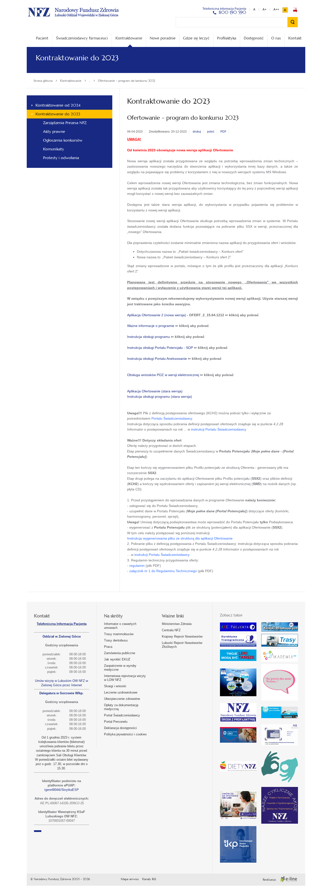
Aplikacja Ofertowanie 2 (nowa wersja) (156, 315)
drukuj (197, 131)
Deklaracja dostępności (120, 728)
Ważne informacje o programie (150, 326)
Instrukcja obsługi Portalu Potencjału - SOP (160, 348)
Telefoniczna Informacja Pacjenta (62, 624)
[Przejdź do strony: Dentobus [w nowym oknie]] (279, 712)
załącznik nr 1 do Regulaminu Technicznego (163, 571)
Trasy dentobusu (116, 640)
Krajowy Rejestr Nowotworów (182, 636)
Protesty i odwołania (61, 157)
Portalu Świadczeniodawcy (171, 418)
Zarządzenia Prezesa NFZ (65, 122)
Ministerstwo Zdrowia (177, 624)
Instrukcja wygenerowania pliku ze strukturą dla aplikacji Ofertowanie (180, 538)
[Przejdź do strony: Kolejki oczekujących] (279, 626)
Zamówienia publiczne (119, 653)
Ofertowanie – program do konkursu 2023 (126, 81)
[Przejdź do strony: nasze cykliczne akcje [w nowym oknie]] (279, 805)
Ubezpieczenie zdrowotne (122, 699)
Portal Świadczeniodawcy (122, 715)
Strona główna (43, 81)
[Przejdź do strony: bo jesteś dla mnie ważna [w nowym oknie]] (279, 682)
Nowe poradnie (162, 38)
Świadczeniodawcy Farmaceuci (82, 38)
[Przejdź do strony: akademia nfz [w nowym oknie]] (279, 655)
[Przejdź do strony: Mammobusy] (279, 640)
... (89, 81)
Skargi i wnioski (115, 686)
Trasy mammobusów (118, 634)
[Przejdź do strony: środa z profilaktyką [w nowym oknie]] (238, 712)
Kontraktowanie (128, 38)
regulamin (137, 566)
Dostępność (254, 38)
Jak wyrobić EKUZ (117, 659)
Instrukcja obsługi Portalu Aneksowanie (157, 359)
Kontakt (295, 38)
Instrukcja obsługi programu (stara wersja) (159, 396)
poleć (210, 131)
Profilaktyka (226, 38)
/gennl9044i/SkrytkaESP (61, 790)
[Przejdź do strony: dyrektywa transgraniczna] (238, 640)
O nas (276, 38)
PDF (223, 131)
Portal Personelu (115, 721)
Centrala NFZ (171, 630)
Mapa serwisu (130, 879)
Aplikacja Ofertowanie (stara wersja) (155, 391)
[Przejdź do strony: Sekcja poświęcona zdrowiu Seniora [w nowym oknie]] (238, 682)
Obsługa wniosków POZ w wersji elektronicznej (163, 375)
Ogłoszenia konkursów (62, 140)
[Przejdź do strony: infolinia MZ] (238, 655)
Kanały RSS (149, 879)
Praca (108, 647)
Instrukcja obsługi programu (148, 337)
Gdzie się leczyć (196, 38)
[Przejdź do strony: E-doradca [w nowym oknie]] (238, 805)
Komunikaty (53, 149)
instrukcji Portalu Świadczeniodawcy (218, 429)
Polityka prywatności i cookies (125, 734)
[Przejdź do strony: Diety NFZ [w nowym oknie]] (238, 766)
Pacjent (42, 38)
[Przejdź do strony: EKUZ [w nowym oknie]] (279, 734)
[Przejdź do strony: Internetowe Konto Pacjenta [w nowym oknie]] (238, 844)
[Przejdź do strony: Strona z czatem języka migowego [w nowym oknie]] (279, 766)
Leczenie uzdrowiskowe (120, 692)
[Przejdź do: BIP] (295, 10)
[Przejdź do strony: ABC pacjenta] (238, 626)
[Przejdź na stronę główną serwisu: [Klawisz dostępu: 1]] (73, 12)
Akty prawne (54, 131)
